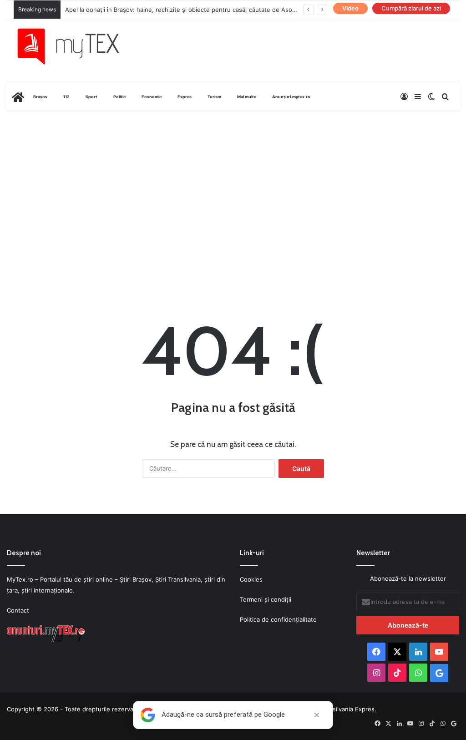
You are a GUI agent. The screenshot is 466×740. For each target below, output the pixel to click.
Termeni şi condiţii (265, 599)
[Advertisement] (233, 184)
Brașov (40, 96)
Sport (91, 96)
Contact (18, 610)
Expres (184, 96)
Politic (119, 96)
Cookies (251, 579)
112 (66, 96)
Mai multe (246, 96)
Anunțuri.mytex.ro (291, 96)
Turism (214, 96)
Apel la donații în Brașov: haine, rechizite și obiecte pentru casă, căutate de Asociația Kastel (195, 9)
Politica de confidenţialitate (278, 619)
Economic (152, 96)
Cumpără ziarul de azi (411, 8)
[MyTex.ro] (75, 46)
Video (350, 8)
